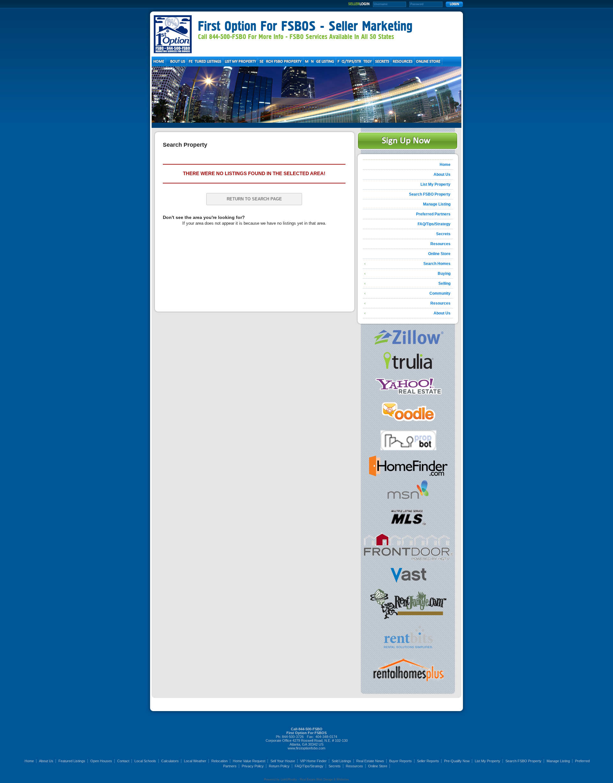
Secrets (443, 234)
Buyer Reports (400, 761)
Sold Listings (341, 761)
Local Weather (195, 761)
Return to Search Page (254, 199)
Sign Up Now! (407, 140)
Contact (123, 761)
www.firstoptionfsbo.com (306, 748)
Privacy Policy (253, 766)
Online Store (439, 254)
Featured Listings (71, 761)
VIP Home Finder (313, 761)
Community (439, 293)
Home (445, 164)
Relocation (219, 761)
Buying (444, 273)
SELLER (359, 4)
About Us (442, 174)
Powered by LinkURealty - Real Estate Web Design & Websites (306, 779)
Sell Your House (282, 761)
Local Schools (145, 761)
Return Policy (279, 766)
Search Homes (436, 263)
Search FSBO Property (429, 194)
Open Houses (101, 761)
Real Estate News (370, 761)
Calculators (170, 761)
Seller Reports (428, 761)
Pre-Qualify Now (457, 761)
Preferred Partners (433, 214)
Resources (440, 244)
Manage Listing (436, 204)
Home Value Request (249, 761)
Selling (444, 283)
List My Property (435, 184)
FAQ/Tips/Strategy (434, 224)
